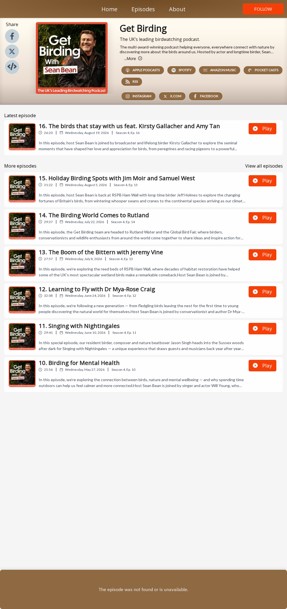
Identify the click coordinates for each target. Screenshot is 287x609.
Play (267, 128)
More (130, 58)
